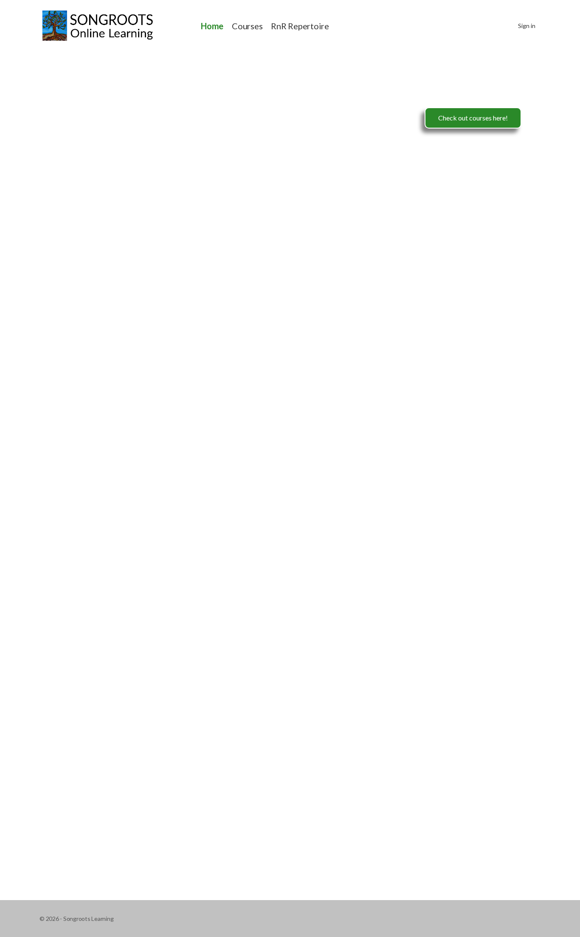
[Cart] (504, 26)
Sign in (526, 25)
